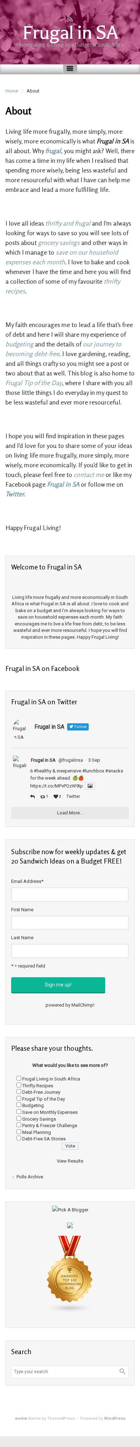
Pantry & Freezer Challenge (49, 1125)
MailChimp (82, 1005)
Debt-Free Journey (41, 1092)
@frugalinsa (71, 760)
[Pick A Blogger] (70, 1209)
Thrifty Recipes (37, 1085)
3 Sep (94, 760)
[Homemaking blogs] (70, 1274)
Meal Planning (36, 1132)
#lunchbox (93, 771)
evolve (21, 1418)
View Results (70, 1161)
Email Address (27, 881)
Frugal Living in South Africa (51, 1079)
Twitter (73, 796)
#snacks (114, 771)
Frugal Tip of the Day (43, 1099)
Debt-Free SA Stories (44, 1138)
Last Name (22, 937)
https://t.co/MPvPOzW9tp (56, 786)
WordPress (114, 1418)
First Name (22, 909)
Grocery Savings (39, 1119)
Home (11, 91)
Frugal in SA (70, 32)
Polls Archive (30, 1176)
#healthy (42, 771)
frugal (53, 151)
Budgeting (33, 1105)
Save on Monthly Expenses (50, 1112)
